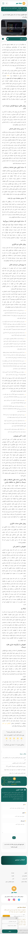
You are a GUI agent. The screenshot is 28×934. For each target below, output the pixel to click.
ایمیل (23, 813)
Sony (8, 76)
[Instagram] (14, 900)
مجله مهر (24, 8)
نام (24, 804)
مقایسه (12, 876)
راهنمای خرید (24, 876)
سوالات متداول (24, 881)
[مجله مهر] (21, 3)
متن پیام (23, 821)
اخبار (13, 878)
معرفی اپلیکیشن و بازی (10, 881)
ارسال (14, 837)
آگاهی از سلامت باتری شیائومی (19, 763)
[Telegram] (19, 900)
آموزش (25, 873)
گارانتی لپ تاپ (6, 723)
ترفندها (19, 8)
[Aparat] (9, 900)
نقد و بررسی (24, 878)
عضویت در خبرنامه (6, 916)
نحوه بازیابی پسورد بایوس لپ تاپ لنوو (18, 773)
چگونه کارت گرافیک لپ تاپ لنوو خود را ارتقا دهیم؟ (15, 770)
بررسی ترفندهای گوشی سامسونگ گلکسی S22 (16, 766)
